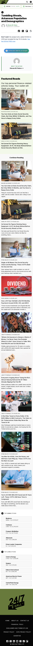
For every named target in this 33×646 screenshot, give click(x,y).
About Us (14, 620)
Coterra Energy (11, 557)
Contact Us (24, 620)
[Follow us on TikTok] (24, 641)
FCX (7, 533)
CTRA (7, 558)
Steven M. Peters (12, 25)
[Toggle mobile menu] (31, 2)
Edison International (12, 570)
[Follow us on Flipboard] (27, 31)
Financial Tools (17, 624)
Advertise (17, 636)
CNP (7, 584)
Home (7, 620)
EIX (7, 571)
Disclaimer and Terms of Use (17, 628)
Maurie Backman (5, 111)
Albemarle (9, 538)
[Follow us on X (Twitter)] (11, 641)
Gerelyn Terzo (5, 141)
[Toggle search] (27, 1)
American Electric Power (14, 576)
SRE (7, 565)
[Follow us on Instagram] (20, 641)
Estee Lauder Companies (14, 544)
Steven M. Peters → (16, 68)
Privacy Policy (9, 632)
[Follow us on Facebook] (7, 641)
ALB (7, 539)
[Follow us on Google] (31, 31)
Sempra (8, 563)
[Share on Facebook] (19, 31)
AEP (7, 578)
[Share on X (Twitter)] (23, 31)
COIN (7, 526)
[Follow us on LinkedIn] (14, 641)
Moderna (9, 518)
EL (6, 546)
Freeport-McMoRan (12, 531)
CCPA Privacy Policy (23, 632)
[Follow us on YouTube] (17, 641)
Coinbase (9, 525)
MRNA (7, 520)
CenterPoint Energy (12, 583)
